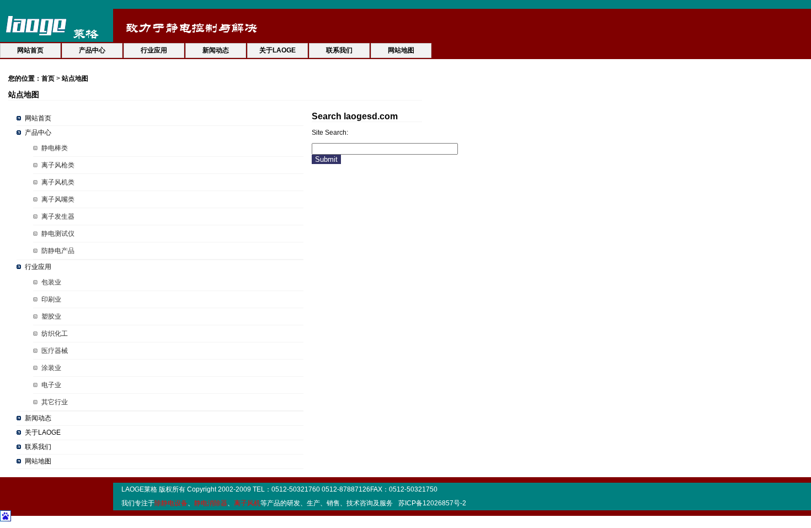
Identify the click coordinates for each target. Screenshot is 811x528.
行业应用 (38, 267)
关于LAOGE (43, 432)
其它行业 (54, 402)
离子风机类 (57, 182)
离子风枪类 (57, 165)
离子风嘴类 (57, 199)
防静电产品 (57, 251)
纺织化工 (54, 333)
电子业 (51, 385)
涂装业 (51, 368)
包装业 (51, 282)
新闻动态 (38, 418)
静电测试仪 (57, 233)
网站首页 (38, 118)
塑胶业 (51, 316)
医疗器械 (54, 351)
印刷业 (51, 299)
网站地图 (38, 461)
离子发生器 (57, 216)
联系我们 (38, 447)
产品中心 (38, 132)
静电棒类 (54, 148)
